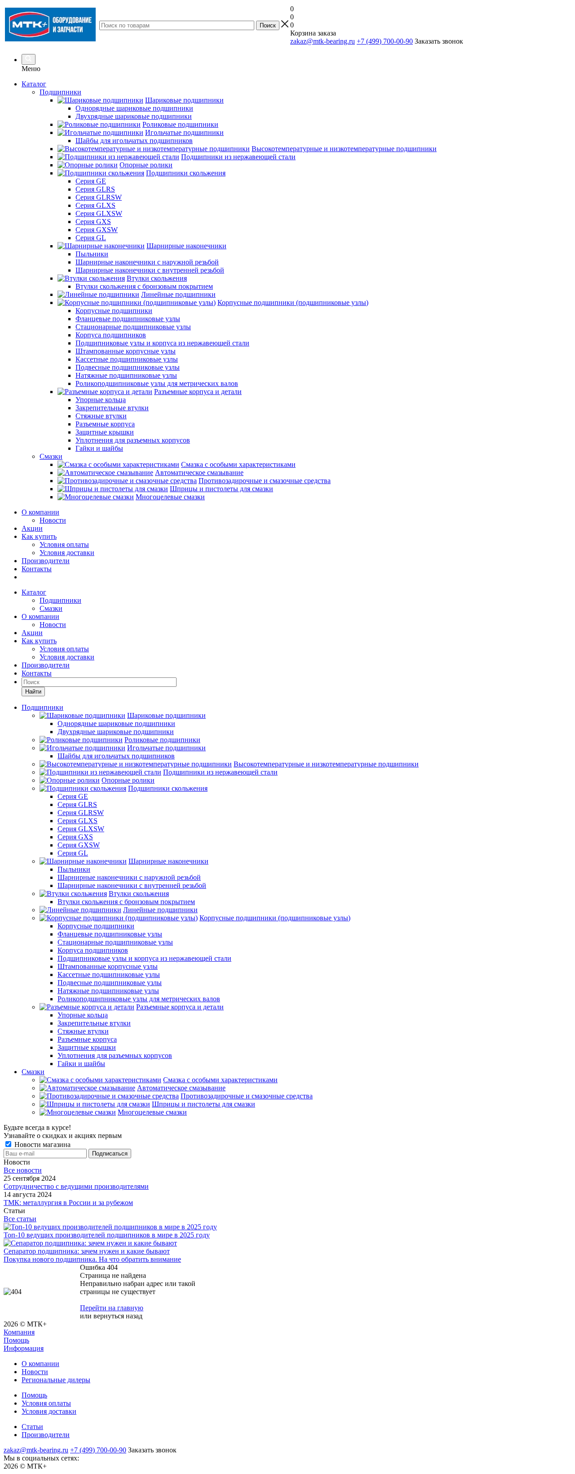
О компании (40, 512)
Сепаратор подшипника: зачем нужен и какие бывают (87, 1251)
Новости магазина (42, 1144)
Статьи (32, 1426)
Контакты (37, 569)
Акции (32, 528)
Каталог (34, 84)
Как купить (39, 536)
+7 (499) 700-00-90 (385, 41)
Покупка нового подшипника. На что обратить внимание (92, 1259)
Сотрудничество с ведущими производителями (76, 1186)
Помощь (16, 1340)
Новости (53, 520)
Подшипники (60, 600)
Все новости (23, 1170)
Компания (19, 1332)
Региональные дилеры (56, 1380)
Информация (24, 1348)
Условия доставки (67, 552)
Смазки (51, 608)
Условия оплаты (64, 544)
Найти (33, 691)
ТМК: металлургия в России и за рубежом (68, 1202)
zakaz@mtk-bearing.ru (322, 41)
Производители (46, 561)
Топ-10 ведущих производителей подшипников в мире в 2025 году (107, 1235)
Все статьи (20, 1219)
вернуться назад (117, 1316)
